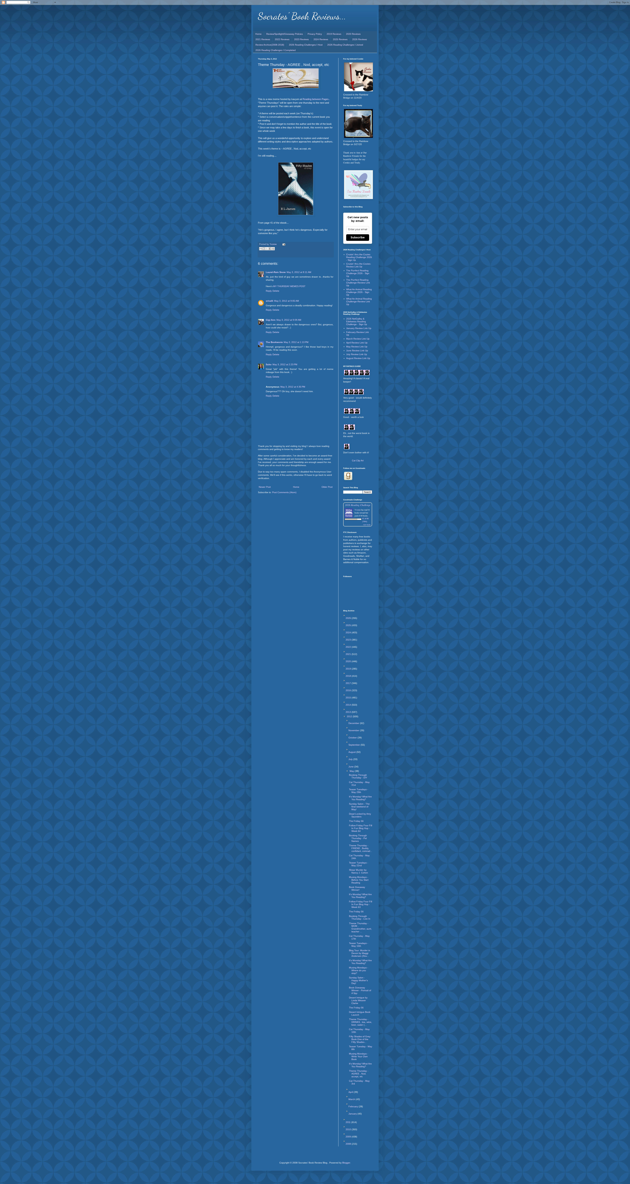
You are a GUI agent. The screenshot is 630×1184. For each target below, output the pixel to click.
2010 (349, 1129)
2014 (349, 704)
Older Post (327, 487)
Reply (269, 291)
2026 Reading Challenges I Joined (345, 44)
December (354, 723)
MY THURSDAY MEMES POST (289, 286)
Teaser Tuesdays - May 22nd (358, 864)
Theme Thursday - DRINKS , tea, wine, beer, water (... (360, 1022)
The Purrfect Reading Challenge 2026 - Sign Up (357, 273)
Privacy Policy (315, 34)
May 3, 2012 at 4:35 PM (292, 386)
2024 (349, 632)
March (352, 1099)
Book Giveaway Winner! (357, 888)
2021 (349, 654)
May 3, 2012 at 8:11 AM (299, 272)
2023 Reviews (301, 39)
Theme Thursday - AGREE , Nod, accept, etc (358, 1074)
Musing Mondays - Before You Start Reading (358, 880)
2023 (349, 639)
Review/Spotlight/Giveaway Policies (284, 34)
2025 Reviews (340, 39)
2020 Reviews (353, 34)
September (354, 744)
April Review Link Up (357, 342)
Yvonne (358, 509)
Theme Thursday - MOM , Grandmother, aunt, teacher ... (360, 927)
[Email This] (260, 248)
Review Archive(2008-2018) (269, 44)
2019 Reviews (334, 34)
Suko (269, 364)
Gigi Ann (270, 320)
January (352, 1113)
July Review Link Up (356, 354)
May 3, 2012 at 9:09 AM (288, 320)
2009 (349, 1136)
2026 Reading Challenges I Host (306, 44)
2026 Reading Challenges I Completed (275, 50)
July (350, 759)
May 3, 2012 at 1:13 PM (296, 342)
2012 (350, 716)
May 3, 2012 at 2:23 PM (285, 364)
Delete (276, 291)
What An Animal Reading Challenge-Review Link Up (359, 301)
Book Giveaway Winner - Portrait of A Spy (360, 990)
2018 (349, 676)
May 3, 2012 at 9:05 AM (286, 301)
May (352, 771)
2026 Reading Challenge (357, 505)
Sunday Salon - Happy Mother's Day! (358, 980)
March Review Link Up (357, 338)
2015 (349, 697)
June (351, 766)
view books (367, 524)
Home (258, 34)
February (353, 1106)
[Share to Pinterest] (273, 248)
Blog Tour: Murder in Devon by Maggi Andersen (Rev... (359, 953)
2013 (349, 712)
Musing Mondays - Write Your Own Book (358, 1056)
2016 (349, 690)
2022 (349, 647)
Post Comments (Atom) (284, 492)
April (351, 1092)
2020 (349, 661)
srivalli (269, 301)
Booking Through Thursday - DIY (358, 776)
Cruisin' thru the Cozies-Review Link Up (358, 265)
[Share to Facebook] (270, 248)
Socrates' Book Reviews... (302, 16)
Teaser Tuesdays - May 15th (358, 944)
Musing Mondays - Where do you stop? (358, 970)
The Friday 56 (356, 821)
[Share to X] (267, 248)
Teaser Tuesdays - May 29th (358, 790)
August (352, 752)
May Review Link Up (356, 346)
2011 (348, 1122)
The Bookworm (274, 342)
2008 (349, 1144)
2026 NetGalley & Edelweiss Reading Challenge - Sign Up (356, 321)
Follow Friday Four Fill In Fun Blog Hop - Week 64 (360, 828)
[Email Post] (283, 244)
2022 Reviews (282, 39)
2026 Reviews (359, 39)
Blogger (346, 1162)
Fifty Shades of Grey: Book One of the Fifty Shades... (360, 1039)
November (354, 730)
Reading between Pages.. (316, 99)
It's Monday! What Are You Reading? (360, 798)
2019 (349, 668)
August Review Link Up (358, 358)
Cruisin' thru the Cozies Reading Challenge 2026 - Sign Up (359, 257)
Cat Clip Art (358, 460)
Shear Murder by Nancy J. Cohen (358, 871)
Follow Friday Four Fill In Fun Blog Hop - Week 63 (360, 904)
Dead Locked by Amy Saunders (360, 815)
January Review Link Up (358, 328)
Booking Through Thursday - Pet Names (358, 838)
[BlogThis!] (263, 248)
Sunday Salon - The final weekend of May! (359, 807)
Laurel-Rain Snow (276, 272)
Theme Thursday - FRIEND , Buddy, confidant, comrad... (360, 848)
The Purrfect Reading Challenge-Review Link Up (358, 283)
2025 (349, 625)
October (352, 737)
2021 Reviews (262, 39)
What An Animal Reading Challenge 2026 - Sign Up (359, 292)
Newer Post (265, 487)
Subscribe (358, 237)
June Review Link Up (357, 350)
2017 (349, 683)
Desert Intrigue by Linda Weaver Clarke (358, 1000)
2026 (349, 618)
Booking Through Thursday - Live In (359, 917)
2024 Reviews (321, 39)
